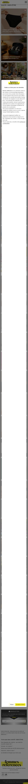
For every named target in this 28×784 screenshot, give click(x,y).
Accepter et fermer (20, 704)
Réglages (12, 704)
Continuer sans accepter (18, 78)
